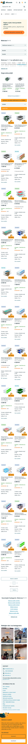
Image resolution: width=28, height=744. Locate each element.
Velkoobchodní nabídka (8, 705)
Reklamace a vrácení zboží (9, 692)
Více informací (4, 732)
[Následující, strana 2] (14, 583)
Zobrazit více (14, 617)
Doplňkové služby (7, 696)
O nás (4, 690)
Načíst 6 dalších (14, 578)
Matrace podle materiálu (14, 602)
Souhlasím (13, 740)
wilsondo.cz (8, 675)
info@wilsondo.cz (9, 668)
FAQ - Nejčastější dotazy (8, 702)
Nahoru (15, 590)
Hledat (24, 6)
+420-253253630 (9, 671)
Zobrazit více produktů (13, 96)
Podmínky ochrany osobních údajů (11, 700)
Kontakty (5, 688)
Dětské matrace (14, 607)
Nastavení (13, 736)
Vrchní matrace (14, 609)
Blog (4, 704)
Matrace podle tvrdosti (14, 605)
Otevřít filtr (5, 108)
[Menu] (25, 2)
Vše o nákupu (6, 686)
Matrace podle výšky (14, 613)
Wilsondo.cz (8, 673)
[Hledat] (16, 2)
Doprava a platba (7, 694)
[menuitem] (3, 10)
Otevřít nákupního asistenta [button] (12, 32)
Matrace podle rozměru (14, 600)
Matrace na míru (14, 611)
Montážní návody (7, 707)
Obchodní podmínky (8, 698)
